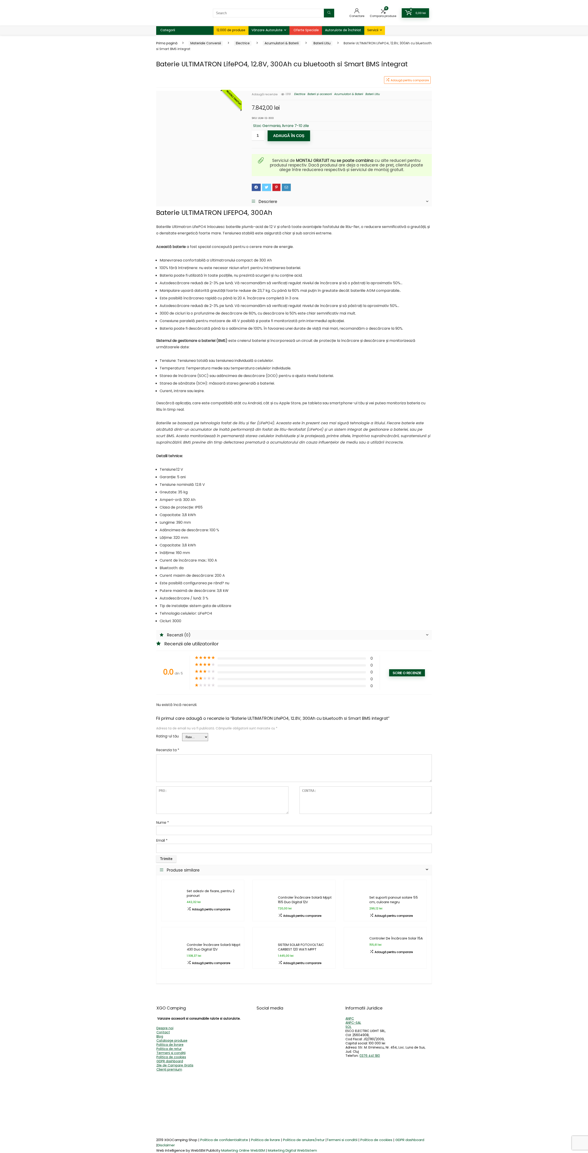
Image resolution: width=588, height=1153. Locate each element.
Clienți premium (169, 1069)
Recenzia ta (167, 750)
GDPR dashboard (169, 1061)
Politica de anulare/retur (304, 1139)
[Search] (329, 13)
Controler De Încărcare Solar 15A (396, 938)
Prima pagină (166, 43)
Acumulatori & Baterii (282, 43)
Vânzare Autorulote (267, 30)
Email (161, 840)
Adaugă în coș (288, 136)
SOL (348, 1026)
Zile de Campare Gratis (174, 1065)
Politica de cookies (171, 1057)
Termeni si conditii (342, 1139)
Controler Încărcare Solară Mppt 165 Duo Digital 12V (305, 899)
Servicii (372, 30)
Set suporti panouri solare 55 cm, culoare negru (393, 899)
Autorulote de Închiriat (343, 30)
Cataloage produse (171, 1040)
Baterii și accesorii (320, 94)
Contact (163, 1032)
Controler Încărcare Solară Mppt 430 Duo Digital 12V (213, 947)
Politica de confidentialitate (224, 1139)
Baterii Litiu (322, 43)
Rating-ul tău (167, 736)
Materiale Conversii (205, 43)
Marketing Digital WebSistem (292, 1150)
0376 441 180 (369, 1055)
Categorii (167, 30)
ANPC (349, 1018)
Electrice (243, 43)
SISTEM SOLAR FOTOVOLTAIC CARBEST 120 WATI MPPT (301, 947)
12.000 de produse (231, 30)
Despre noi (164, 1028)
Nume (162, 822)
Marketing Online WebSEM (243, 1150)
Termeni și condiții (171, 1053)
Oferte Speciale (306, 30)
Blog (159, 1036)
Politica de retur (169, 1048)
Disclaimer (166, 1145)
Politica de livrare (170, 1044)
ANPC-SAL (353, 1022)
